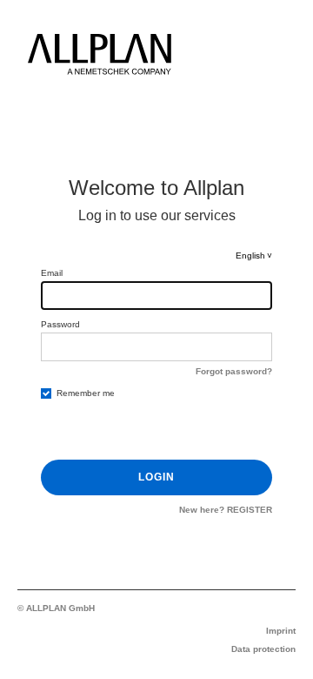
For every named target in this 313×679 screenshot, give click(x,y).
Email (52, 273)
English (250, 255)
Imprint (281, 630)
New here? (225, 509)
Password (60, 324)
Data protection (263, 649)
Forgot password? (234, 371)
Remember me (86, 393)
